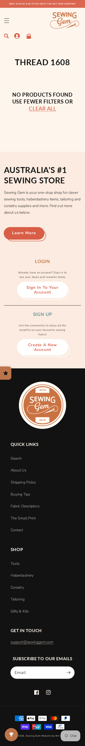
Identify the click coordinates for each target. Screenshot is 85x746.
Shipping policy (23, 482)
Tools (15, 563)
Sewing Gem (33, 735)
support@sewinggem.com (32, 642)
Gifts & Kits (20, 611)
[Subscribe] (68, 672)
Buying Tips (20, 494)
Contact (17, 530)
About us (18, 470)
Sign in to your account (42, 290)
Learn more (24, 233)
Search (16, 458)
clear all (42, 108)
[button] (6, 20)
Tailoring (18, 599)
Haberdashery (22, 575)
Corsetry (17, 587)
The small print (23, 518)
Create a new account (42, 347)
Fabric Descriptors (25, 506)
